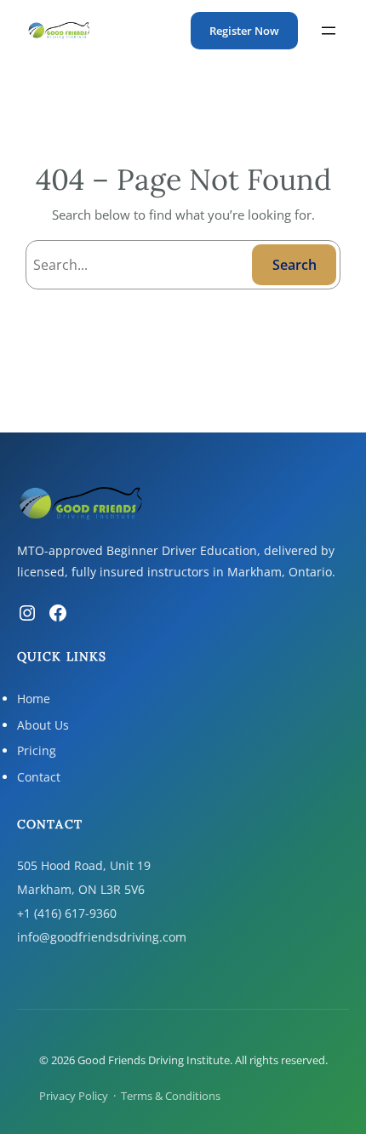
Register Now (244, 30)
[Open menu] (328, 30)
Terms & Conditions (170, 1095)
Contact (38, 777)
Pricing (36, 750)
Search (294, 264)
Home (33, 698)
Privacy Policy (73, 1095)
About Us (43, 725)
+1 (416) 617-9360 (67, 913)
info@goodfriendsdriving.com (101, 937)
